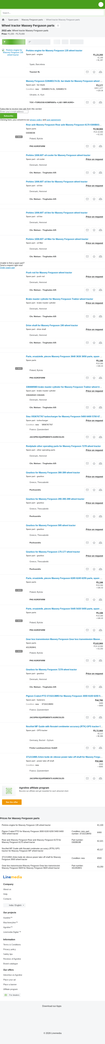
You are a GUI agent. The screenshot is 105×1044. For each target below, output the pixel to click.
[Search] (101, 13)
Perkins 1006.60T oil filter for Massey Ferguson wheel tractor (57, 239)
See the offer (12, 802)
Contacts (7, 899)
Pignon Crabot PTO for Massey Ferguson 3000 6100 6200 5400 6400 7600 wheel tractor (33, 832)
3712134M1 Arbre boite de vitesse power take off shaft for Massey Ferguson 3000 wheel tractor (31, 858)
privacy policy (36, 120)
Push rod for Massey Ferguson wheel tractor (49, 272)
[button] (101, 4)
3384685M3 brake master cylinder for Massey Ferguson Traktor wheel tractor (65, 387)
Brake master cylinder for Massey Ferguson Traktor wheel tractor (59, 299)
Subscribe (8, 116)
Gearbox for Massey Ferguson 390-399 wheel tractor (53, 472)
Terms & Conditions (12, 944)
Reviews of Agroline (12, 959)
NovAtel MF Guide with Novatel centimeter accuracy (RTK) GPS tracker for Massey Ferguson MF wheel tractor (31, 849)
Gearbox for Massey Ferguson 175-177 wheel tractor (53, 552)
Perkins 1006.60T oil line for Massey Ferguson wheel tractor (57, 182)
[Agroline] (3, 19)
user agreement (53, 120)
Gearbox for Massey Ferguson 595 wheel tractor (51, 525)
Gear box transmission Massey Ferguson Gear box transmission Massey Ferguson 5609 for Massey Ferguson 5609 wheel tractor (31, 866)
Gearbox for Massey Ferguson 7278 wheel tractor (51, 669)
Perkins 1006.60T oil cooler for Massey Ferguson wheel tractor (58, 155)
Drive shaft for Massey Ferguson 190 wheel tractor (52, 325)
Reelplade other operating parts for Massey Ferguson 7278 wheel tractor (63, 446)
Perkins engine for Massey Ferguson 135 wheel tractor (54, 50)
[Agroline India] (18, 4)
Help (5, 894)
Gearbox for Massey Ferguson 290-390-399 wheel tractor (55, 499)
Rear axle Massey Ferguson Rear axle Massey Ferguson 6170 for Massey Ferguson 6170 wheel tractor (31, 841)
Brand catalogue (10, 963)
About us (7, 889)
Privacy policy (9, 949)
